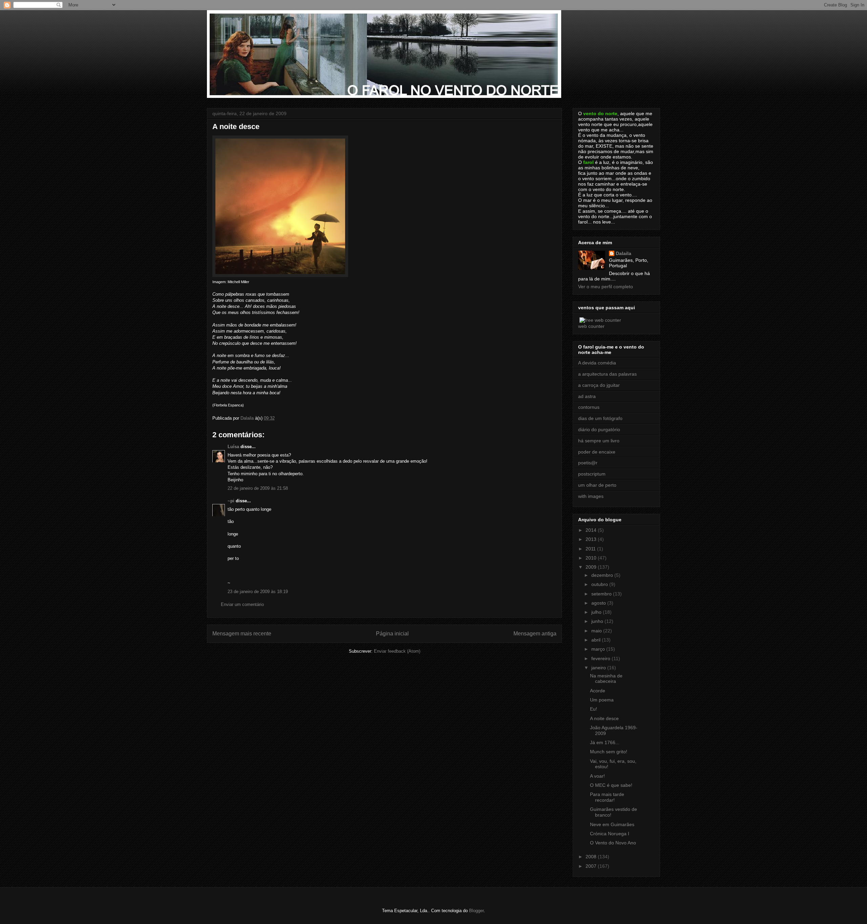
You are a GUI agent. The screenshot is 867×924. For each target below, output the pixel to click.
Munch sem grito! (608, 751)
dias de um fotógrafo (600, 418)
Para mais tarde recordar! (607, 797)
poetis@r (587, 462)
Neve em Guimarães (612, 824)
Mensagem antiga (534, 633)
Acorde (597, 690)
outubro (600, 584)
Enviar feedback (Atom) (397, 651)
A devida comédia (597, 362)
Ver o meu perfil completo (605, 286)
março (598, 649)
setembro (602, 593)
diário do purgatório (599, 429)
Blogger (476, 910)
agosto (599, 603)
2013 (592, 539)
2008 (592, 856)
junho (598, 621)
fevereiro (601, 658)
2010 (592, 558)
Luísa (233, 446)
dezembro (602, 575)
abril (596, 640)
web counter (591, 326)
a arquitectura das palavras (607, 374)
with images (591, 496)
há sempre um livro (598, 440)
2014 (592, 530)
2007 (592, 866)
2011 (591, 548)
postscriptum (592, 474)
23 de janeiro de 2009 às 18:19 (258, 591)
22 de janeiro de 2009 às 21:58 (258, 488)
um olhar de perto (597, 485)
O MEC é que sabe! (611, 785)
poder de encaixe (596, 452)
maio (597, 630)
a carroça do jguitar (599, 385)
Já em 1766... (604, 742)
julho (597, 612)
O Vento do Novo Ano (613, 842)
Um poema (602, 699)
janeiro (599, 667)
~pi (231, 500)
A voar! (597, 776)
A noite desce (604, 718)
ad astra (587, 396)
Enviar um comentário (242, 604)
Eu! (593, 709)
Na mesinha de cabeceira (606, 678)
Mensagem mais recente (241, 633)
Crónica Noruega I (609, 833)
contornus (588, 407)
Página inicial (392, 633)
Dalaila (623, 253)
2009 (592, 567)
